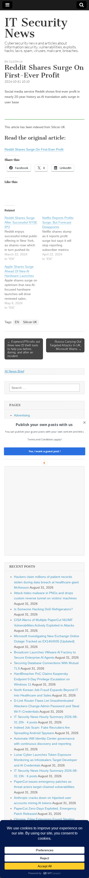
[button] (44, 424)
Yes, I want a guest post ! (44, 451)
